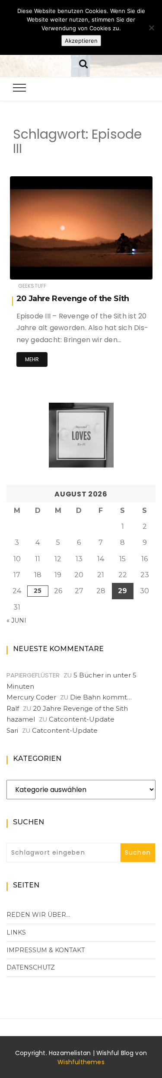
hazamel (48, 267)
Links (16, 932)
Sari (12, 730)
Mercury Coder (31, 697)
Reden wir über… (38, 915)
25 (37, 591)
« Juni (16, 620)
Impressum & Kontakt (45, 950)
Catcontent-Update (81, 719)
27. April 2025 (125, 266)
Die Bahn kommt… (101, 697)
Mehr (32, 359)
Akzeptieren (81, 40)
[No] (151, 27)
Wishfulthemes (81, 1062)
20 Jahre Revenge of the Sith (72, 298)
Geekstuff (32, 285)
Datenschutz (30, 967)
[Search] (83, 63)
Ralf (12, 708)
